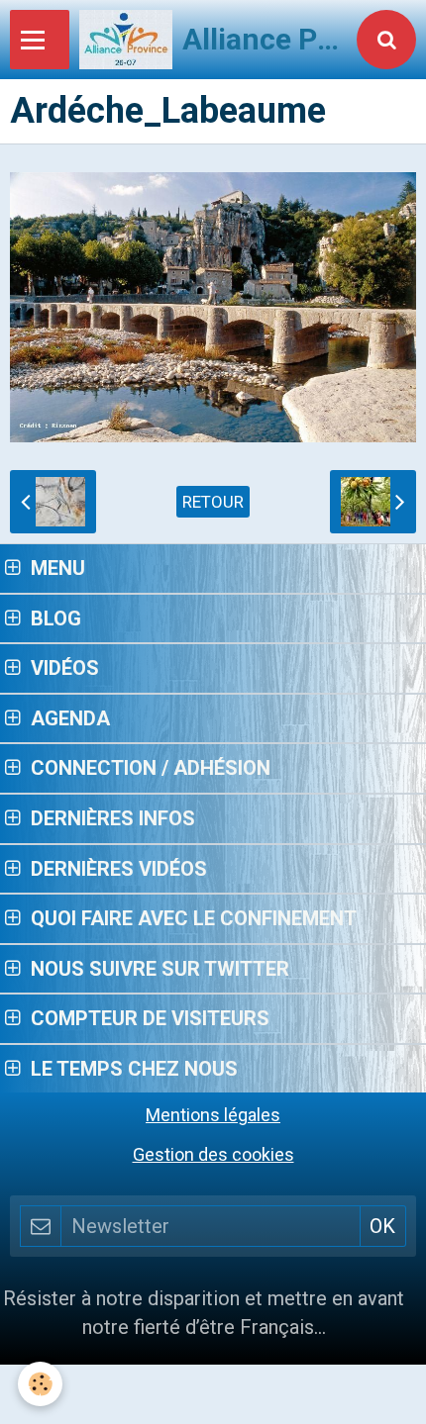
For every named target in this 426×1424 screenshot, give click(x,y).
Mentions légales (213, 1114)
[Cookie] (40, 1384)
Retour (213, 502)
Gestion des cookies (213, 1154)
